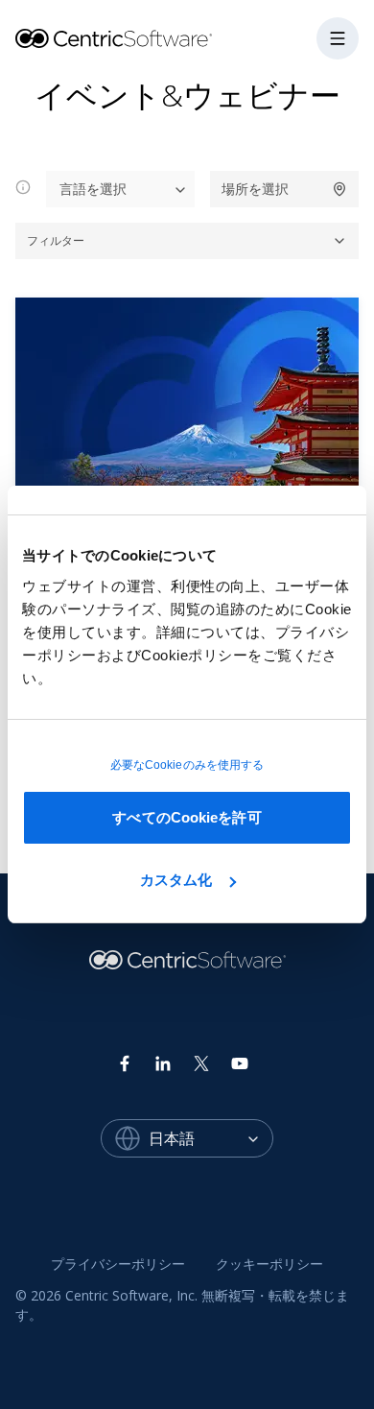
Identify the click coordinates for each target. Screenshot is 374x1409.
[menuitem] (118, 1264)
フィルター (55, 240)
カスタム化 (176, 880)
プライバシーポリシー (118, 1263)
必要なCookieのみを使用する (187, 765)
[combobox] (211, 1138)
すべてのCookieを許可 (186, 817)
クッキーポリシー (269, 1263)
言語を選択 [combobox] (93, 188)
